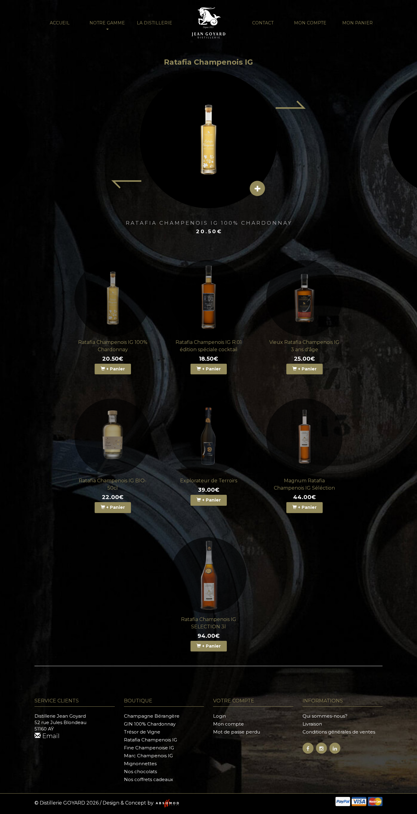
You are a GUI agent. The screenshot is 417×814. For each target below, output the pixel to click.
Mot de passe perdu (236, 732)
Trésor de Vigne (142, 732)
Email (50, 736)
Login (219, 716)
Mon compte (310, 23)
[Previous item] (126, 184)
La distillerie (154, 23)
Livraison (312, 724)
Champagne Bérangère (151, 716)
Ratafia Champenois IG (150, 740)
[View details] (257, 188)
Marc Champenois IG (148, 756)
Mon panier (357, 23)
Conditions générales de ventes (339, 732)
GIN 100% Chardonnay (150, 724)
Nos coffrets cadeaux (148, 779)
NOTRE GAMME (107, 23)
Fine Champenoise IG (149, 748)
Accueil (60, 23)
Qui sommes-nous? (325, 716)
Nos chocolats (140, 771)
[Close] (405, 11)
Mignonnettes (140, 763)
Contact (263, 23)
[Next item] (291, 104)
